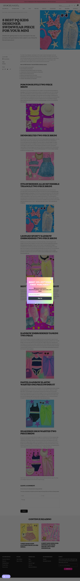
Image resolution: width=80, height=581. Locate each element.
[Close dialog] (52, 279)
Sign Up (40, 298)
